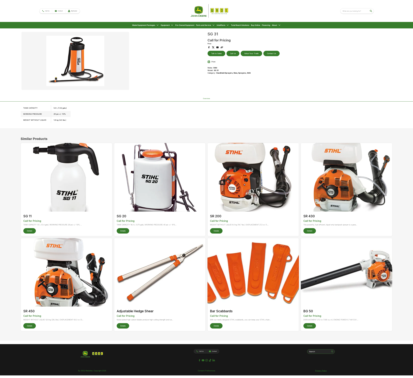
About (274, 25)
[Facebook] (199, 360)
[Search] (332, 351)
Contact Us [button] (271, 53)
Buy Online (255, 25)
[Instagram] (206, 360)
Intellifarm (221, 25)
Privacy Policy (321, 371)
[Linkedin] (213, 360)
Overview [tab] (206, 98)
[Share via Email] (217, 47)
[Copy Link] (221, 47)
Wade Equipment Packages (143, 25)
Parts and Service (203, 25)
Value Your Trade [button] (251, 53)
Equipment (165, 25)
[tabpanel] (113, 61)
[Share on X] (213, 47)
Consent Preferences (206, 371)
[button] (45, 11)
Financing (266, 25)
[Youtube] (203, 360)
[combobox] (357, 11)
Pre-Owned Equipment (184, 25)
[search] (371, 10)
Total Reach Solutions (240, 25)
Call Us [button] (233, 53)
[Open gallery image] (75, 61)
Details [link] (29, 231)
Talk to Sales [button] (216, 53)
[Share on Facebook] (209, 47)
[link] (72, 11)
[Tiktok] (210, 360)
